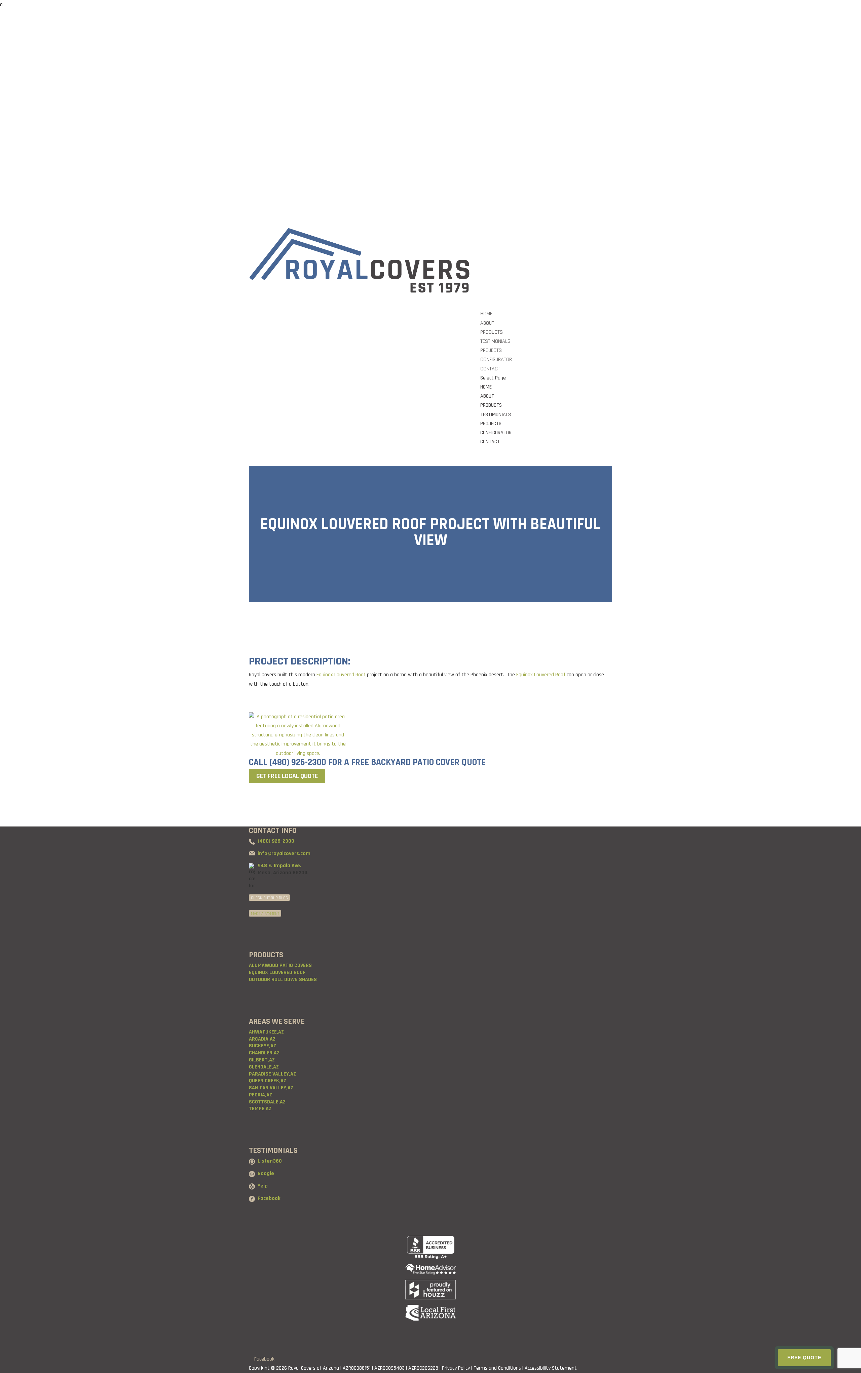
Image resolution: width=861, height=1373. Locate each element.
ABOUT (487, 396)
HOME (486, 387)
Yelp (263, 1185)
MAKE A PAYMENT (265, 913)
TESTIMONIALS (495, 414)
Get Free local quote (287, 776)
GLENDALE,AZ (264, 1067)
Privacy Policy (456, 1368)
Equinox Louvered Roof (340, 674)
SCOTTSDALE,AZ (267, 1101)
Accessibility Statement (551, 1368)
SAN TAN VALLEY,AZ (271, 1087)
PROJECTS (490, 423)
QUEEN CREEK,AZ (267, 1080)
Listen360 (270, 1161)
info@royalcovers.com (284, 853)
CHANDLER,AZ (264, 1052)
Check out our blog (269, 897)
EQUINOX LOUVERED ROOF (277, 972)
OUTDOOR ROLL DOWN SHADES (283, 979)
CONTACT (490, 441)
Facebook (269, 1198)
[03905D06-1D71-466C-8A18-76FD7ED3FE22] (298, 753)
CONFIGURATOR (496, 432)
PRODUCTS (491, 405)
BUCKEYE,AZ (262, 1045)
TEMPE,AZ (260, 1108)
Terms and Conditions (497, 1368)
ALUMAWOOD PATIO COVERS (280, 965)
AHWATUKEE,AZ (266, 1032)
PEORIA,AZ (260, 1094)
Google (266, 1173)
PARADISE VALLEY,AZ (272, 1074)
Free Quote (804, 1357)
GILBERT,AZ (262, 1059)
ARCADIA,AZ (262, 1039)
